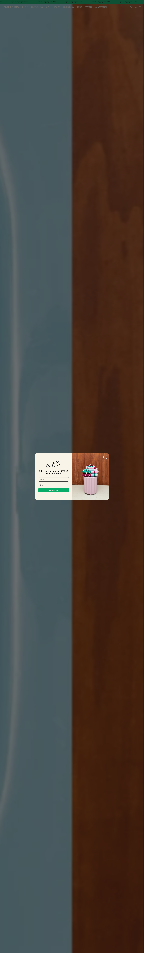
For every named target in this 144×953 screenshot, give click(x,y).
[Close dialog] (105, 457)
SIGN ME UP (54, 490)
